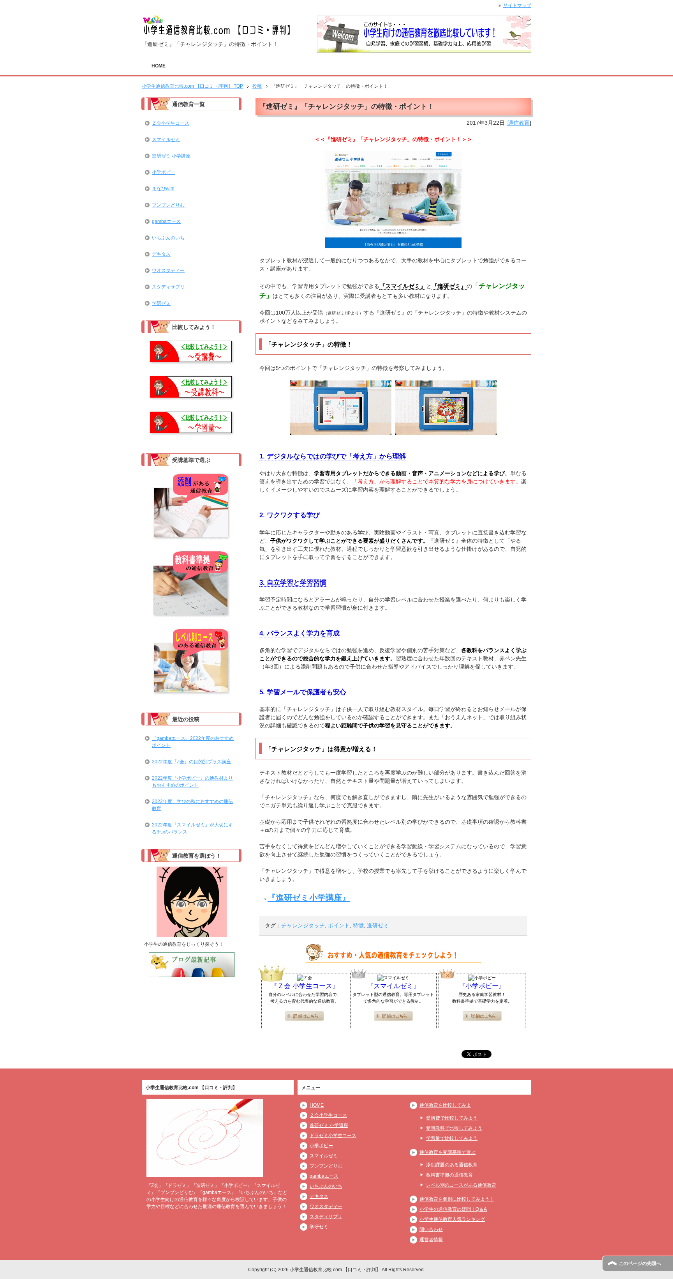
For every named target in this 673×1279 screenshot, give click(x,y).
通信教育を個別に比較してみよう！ (456, 1199)
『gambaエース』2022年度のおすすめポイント (193, 742)
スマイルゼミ (166, 139)
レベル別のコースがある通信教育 (461, 1185)
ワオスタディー (168, 270)
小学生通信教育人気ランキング (452, 1219)
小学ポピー (163, 172)
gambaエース (166, 221)
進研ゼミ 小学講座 (171, 156)
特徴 (358, 925)
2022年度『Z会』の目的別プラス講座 (191, 761)
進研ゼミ (378, 925)
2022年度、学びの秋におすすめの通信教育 (192, 805)
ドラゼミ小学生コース (333, 1135)
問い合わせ (431, 1229)
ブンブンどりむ (168, 205)
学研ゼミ (161, 303)
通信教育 (519, 123)
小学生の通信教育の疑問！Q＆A (453, 1209)
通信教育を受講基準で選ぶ (447, 1152)
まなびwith (163, 188)
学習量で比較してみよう (451, 1138)
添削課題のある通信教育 (451, 1165)
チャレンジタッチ (303, 925)
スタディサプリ (168, 287)
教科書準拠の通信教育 (449, 1175)
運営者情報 (431, 1239)
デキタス (161, 254)
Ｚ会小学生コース (170, 123)
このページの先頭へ (640, 1263)
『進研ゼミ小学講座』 (309, 897)
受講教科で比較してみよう (454, 1128)
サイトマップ (517, 5)
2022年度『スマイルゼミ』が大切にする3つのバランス (192, 828)
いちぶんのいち (168, 238)
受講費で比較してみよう (451, 1118)
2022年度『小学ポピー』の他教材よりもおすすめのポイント (192, 781)
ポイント (339, 925)
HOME (159, 66)
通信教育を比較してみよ (445, 1105)
